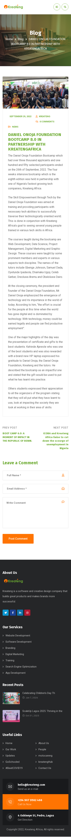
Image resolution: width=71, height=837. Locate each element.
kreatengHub (45, 761)
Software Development (19, 641)
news (15, 126)
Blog (21, 39)
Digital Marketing (15, 654)
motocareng (45, 755)
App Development (16, 672)
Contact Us (44, 768)
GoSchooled (12, 761)
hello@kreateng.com (31, 784)
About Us (43, 743)
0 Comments (47, 121)
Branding (10, 648)
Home (9, 39)
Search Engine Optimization (21, 666)
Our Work (11, 749)
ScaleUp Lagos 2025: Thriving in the (42, 711)
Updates (10, 755)
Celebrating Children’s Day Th (38, 693)
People (42, 749)
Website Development (18, 635)
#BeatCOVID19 (14, 768)
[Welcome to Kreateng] (13, 7)
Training (10, 660)
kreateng (44, 116)
